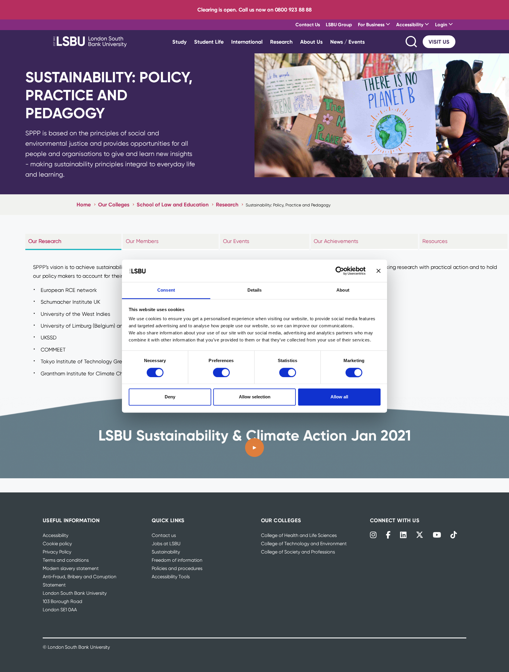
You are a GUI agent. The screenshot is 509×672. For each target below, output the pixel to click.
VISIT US (439, 41)
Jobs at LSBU (166, 543)
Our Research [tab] (44, 241)
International (246, 41)
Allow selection (254, 397)
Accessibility (55, 535)
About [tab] (342, 290)
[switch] (221, 372)
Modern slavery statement (71, 568)
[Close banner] (378, 271)
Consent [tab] (166, 290)
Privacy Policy (57, 552)
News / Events (347, 41)
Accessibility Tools (171, 576)
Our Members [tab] (142, 241)
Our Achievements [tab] (336, 241)
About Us (311, 41)
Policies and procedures (177, 568)
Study (179, 41)
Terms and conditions (66, 560)
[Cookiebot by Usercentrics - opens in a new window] (340, 270)
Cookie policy (57, 543)
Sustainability (166, 552)
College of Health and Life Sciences (299, 535)
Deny (170, 397)
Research (281, 41)
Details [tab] (254, 290)
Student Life (209, 41)
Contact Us (307, 24)
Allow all (339, 397)
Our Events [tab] (236, 241)
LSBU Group (339, 24)
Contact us (164, 535)
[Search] (411, 42)
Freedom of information (177, 560)
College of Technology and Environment (304, 543)
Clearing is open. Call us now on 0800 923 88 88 (254, 9)
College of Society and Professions (298, 552)
